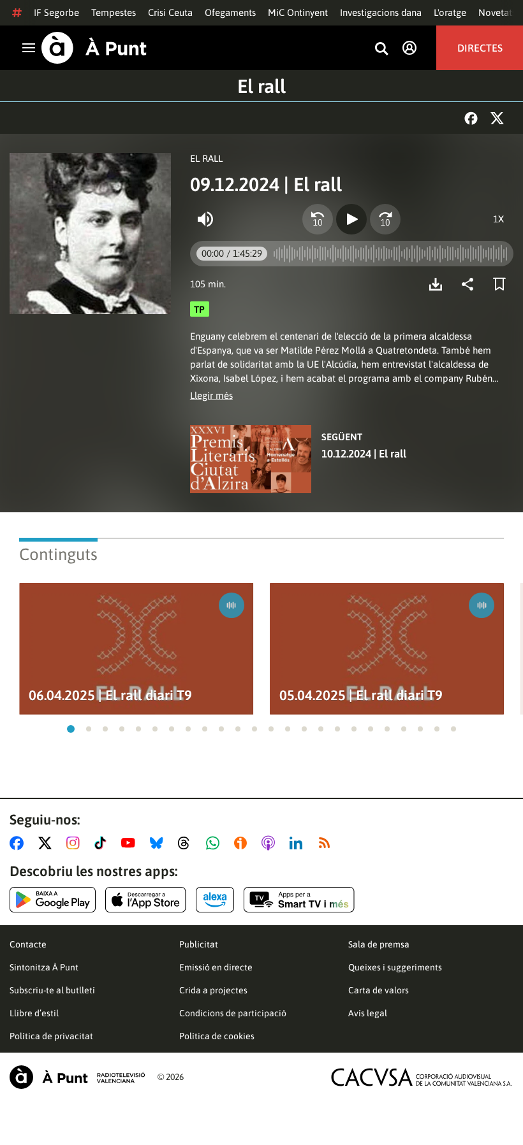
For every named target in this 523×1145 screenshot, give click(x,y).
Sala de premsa (378, 944)
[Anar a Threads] (187, 843)
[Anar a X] (47, 843)
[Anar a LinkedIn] (298, 843)
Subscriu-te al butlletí (52, 990)
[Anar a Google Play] (53, 899)
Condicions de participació (232, 1013)
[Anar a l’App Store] (145, 899)
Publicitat (198, 944)
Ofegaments (230, 12)
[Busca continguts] (381, 49)
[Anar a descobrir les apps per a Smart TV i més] (299, 899)
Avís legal (367, 1013)
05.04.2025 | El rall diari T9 (361, 695)
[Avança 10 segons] (385, 219)
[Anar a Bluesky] (159, 843)
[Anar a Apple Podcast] (271, 843)
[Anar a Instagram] (75, 843)
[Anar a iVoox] (243, 843)
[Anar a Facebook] (19, 843)
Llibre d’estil (34, 1013)
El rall (261, 86)
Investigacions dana (381, 12)
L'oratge (450, 12)
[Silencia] (205, 219)
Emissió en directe (216, 967)
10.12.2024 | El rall (363, 453)
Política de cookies (216, 1036)
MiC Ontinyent (298, 12)
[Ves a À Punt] (94, 48)
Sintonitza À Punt (44, 967)
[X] (497, 118)
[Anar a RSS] (327, 843)
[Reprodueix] (351, 219)
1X (498, 218)
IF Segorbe (56, 12)
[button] (71, 729)
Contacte (28, 944)
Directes (480, 48)
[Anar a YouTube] (130, 843)
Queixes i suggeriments (395, 967)
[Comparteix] (471, 284)
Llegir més (211, 395)
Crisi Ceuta (170, 12)
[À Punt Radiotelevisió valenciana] (77, 1077)
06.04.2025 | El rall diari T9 (110, 695)
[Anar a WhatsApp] (215, 843)
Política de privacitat (51, 1036)
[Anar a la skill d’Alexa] (215, 899)
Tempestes (113, 12)
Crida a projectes (213, 990)
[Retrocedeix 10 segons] (317, 219)
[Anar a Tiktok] (103, 843)
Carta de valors (378, 990)
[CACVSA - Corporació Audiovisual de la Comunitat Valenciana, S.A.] (421, 1077)
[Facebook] (471, 118)
